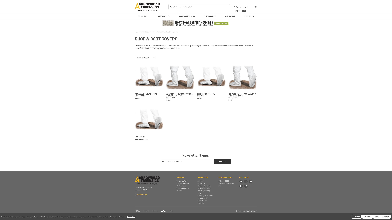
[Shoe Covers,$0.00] (149, 120)
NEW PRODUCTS (163, 17)
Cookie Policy (202, 200)
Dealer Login (181, 186)
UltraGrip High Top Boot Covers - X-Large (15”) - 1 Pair (242, 95)
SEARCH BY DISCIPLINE (187, 17)
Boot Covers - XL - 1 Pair (206, 94)
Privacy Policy (203, 198)
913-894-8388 (240, 11)
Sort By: (138, 57)
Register (246, 7)
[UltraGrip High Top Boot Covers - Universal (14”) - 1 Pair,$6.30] (180, 77)
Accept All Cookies (382, 217)
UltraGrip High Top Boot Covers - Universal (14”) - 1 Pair (179, 95)
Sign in (238, 7)
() (256, 7)
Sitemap (201, 203)
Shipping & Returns (205, 196)
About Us (201, 181)
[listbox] (149, 57)
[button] (196, 23)
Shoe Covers (140, 137)
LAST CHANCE (230, 17)
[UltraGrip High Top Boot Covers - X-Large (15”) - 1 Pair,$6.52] (243, 77)
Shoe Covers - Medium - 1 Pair (146, 94)
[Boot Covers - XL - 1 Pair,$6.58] (212, 77)
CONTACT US (249, 17)
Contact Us (201, 183)
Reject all (367, 217)
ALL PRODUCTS (143, 17)
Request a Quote (183, 183)
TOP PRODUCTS (210, 17)
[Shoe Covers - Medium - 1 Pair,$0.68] (149, 77)
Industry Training (204, 191)
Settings (357, 217)
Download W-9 (182, 181)
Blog (199, 193)
